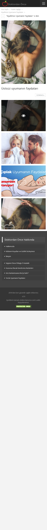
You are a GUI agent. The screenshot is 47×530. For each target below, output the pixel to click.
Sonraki (39, 95)
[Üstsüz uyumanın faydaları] (23, 148)
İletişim (8, 256)
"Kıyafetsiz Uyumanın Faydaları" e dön (22, 16)
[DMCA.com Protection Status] (23, 306)
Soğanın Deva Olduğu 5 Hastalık (17, 263)
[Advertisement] (23, 420)
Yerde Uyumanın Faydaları (15, 278)
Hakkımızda (10, 246)
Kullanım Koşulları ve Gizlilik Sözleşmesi (20, 251)
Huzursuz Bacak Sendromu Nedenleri (19, 268)
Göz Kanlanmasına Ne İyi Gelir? (17, 273)
